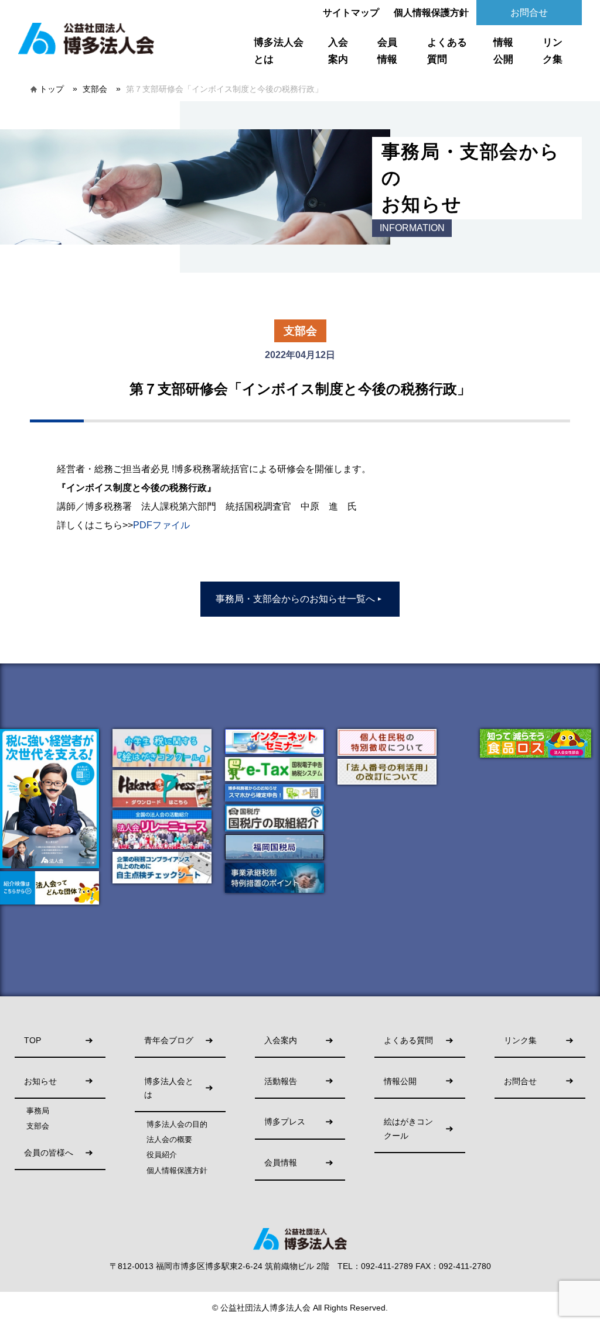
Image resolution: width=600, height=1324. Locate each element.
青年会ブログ (168, 1040)
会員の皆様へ (48, 1152)
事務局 (37, 1111)
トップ (51, 89)
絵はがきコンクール (408, 1128)
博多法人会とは (279, 51)
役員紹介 (161, 1155)
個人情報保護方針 (431, 13)
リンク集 (552, 51)
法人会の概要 (169, 1140)
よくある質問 (447, 51)
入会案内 (338, 51)
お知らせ (40, 1081)
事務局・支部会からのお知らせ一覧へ (299, 599)
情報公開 (503, 51)
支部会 (95, 89)
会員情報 (387, 51)
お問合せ (529, 13)
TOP (32, 1040)
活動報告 (280, 1081)
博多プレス (284, 1121)
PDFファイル (161, 525)
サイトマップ (351, 13)
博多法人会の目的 (176, 1124)
